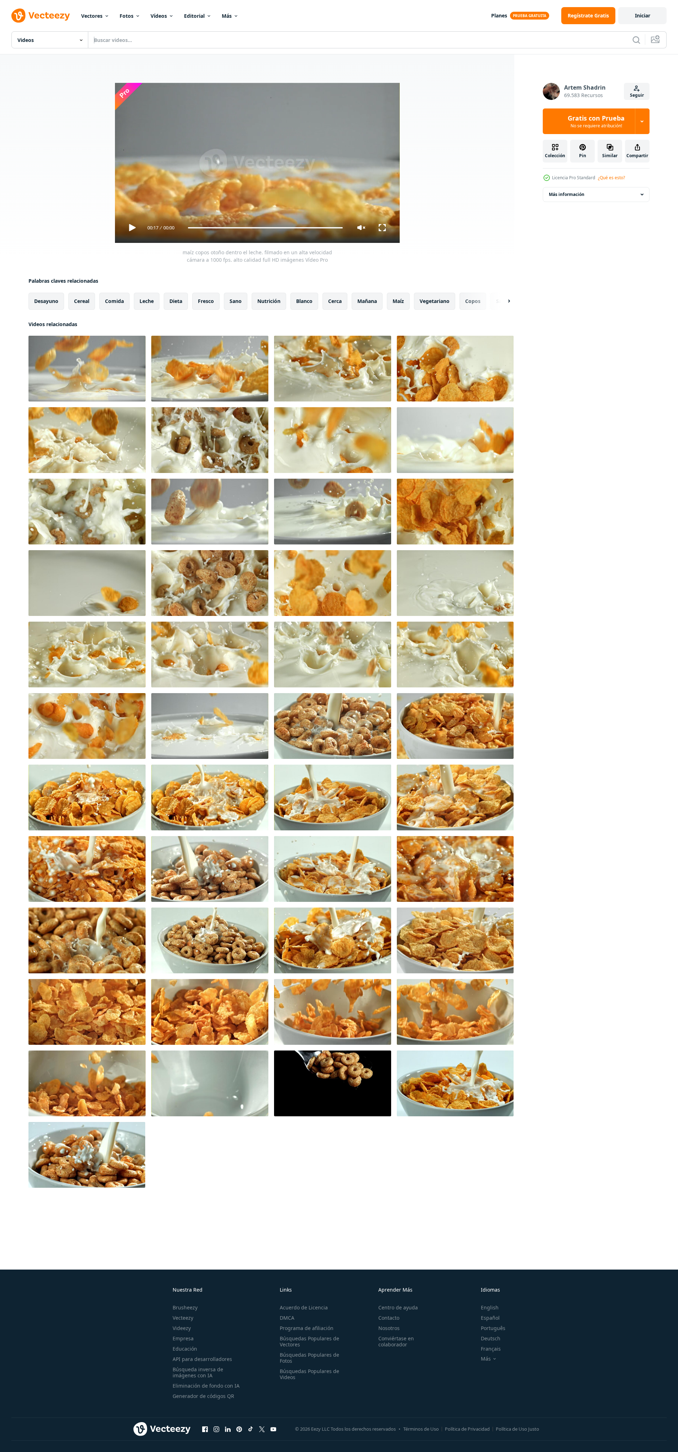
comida (114, 301)
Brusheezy (185, 1307)
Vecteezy (183, 1317)
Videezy (182, 1328)
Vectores (92, 15)
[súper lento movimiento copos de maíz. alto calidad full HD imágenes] (332, 1083)
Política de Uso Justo (517, 1429)
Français (491, 1348)
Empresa (183, 1338)
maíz (398, 301)
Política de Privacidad (467, 1429)
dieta (175, 301)
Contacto (388, 1317)
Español (490, 1317)
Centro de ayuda (398, 1307)
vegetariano (435, 301)
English (490, 1307)
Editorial (194, 15)
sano (236, 301)
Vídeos (159, 15)
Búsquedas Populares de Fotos (309, 1357)
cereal (81, 301)
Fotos (126, 15)
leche (147, 301)
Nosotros (389, 1328)
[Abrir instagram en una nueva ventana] (216, 1429)
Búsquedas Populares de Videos (309, 1374)
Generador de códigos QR (203, 1396)
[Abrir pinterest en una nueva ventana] (239, 1429)
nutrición (268, 301)
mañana (367, 301)
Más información (566, 194)
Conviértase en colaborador (396, 1341)
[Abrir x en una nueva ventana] (262, 1429)
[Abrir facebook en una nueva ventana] (205, 1429)
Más (227, 15)
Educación (185, 1348)
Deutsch (490, 1338)
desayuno (46, 301)
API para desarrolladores (202, 1359)
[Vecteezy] (40, 16)
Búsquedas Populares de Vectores (309, 1341)
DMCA (287, 1317)
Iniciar (642, 15)
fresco (206, 301)
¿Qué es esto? (611, 178)
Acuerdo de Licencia (304, 1307)
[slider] (265, 227)
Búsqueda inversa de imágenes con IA (198, 1372)
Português (493, 1328)
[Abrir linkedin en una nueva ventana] (228, 1429)
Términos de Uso (421, 1429)
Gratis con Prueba (596, 121)
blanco (304, 301)
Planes (499, 15)
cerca (335, 301)
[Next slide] (503, 301)
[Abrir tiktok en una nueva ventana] (250, 1429)
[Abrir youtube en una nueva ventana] (273, 1429)
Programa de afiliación (306, 1328)
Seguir (637, 95)
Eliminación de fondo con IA (206, 1385)
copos (472, 301)
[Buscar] (636, 40)
